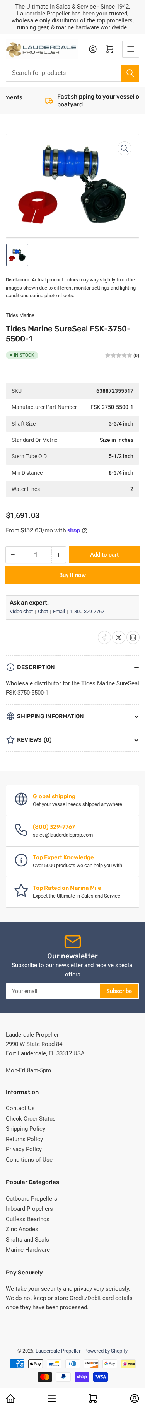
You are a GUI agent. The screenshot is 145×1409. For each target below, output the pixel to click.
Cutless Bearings (27, 1219)
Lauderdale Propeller (58, 1351)
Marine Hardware (28, 1249)
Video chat (22, 611)
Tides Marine (20, 315)
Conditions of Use (29, 1159)
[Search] (130, 73)
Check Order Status (31, 1118)
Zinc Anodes (22, 1229)
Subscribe (119, 991)
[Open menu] (130, 49)
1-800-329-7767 (87, 611)
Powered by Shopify (106, 1351)
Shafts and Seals (27, 1239)
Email (59, 611)
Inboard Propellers (29, 1208)
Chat (43, 611)
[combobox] (72, 73)
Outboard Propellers (31, 1198)
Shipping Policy (25, 1128)
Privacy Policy (24, 1149)
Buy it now (72, 575)
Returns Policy (24, 1139)
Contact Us (20, 1108)
